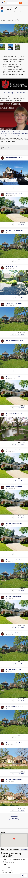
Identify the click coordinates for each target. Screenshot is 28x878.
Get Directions (24, 849)
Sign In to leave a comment (11, 148)
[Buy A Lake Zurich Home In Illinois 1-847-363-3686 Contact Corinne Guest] (14, 33)
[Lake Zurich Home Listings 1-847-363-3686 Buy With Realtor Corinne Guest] (10, 47)
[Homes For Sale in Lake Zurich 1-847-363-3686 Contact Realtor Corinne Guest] (17, 47)
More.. (22, 187)
